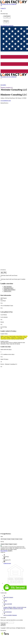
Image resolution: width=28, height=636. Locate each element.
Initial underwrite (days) (6, 349)
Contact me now (7, 563)
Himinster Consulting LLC (7, 87)
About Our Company (8, 597)
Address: (3, 98)
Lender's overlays (5, 341)
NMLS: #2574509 (7, 604)
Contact (5, 600)
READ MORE (4, 550)
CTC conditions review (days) (7, 354)
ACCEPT (10, 550)
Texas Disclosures (7, 611)
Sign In (2, 25)
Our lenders (3, 84)
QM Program (4, 298)
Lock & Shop (4, 327)
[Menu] (1, 78)
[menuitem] (7, 16)
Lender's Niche (4, 333)
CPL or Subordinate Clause (7, 305)
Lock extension (4, 317)
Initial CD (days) (4, 359)
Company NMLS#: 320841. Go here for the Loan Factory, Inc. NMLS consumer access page (14, 608)
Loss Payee (3, 300)
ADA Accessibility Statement (10, 615)
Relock (2, 322)
